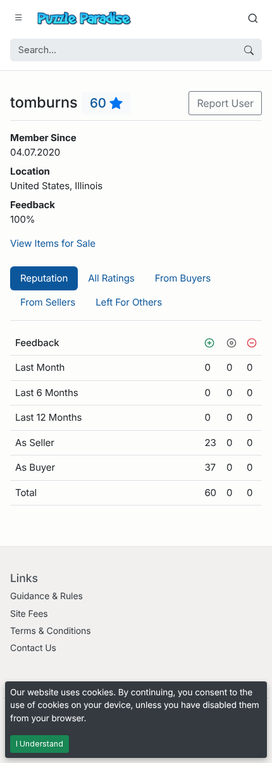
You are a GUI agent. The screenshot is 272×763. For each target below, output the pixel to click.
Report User (225, 103)
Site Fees (29, 614)
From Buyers (183, 278)
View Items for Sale (53, 243)
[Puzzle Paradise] (84, 18)
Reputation (44, 278)
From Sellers (47, 302)
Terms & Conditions (50, 631)
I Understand (39, 743)
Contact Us (33, 648)
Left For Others (129, 302)
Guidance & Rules (46, 596)
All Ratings (111, 278)
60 (99, 103)
